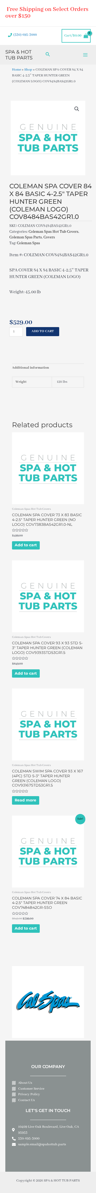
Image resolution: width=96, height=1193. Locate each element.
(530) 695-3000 (25, 35)
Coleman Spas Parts (25, 237)
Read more (25, 800)
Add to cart (42, 331)
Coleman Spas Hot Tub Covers (53, 231)
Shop (28, 70)
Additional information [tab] (30, 368)
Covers (49, 237)
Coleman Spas (28, 243)
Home (16, 70)
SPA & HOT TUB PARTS (19, 55)
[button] (77, 109)
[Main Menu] (85, 55)
